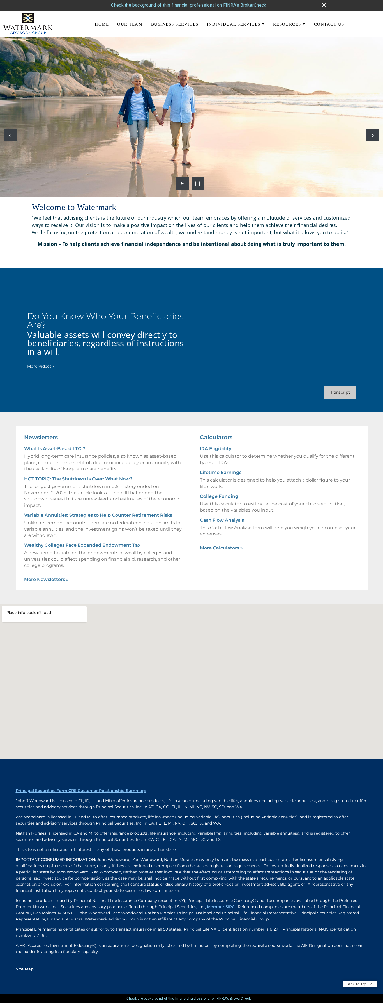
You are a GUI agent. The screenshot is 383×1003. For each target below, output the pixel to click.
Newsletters (41, 437)
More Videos (41, 366)
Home (102, 24)
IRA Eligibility (215, 448)
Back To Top (357, 984)
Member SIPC (221, 906)
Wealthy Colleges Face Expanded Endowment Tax (82, 545)
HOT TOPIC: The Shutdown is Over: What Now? (78, 479)
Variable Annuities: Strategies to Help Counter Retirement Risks (98, 515)
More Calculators (221, 548)
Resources (287, 24)
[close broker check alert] (324, 5)
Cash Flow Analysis (222, 520)
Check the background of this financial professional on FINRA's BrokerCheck (188, 5)
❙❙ (198, 183)
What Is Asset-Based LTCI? (54, 448)
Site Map (25, 969)
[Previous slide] (10, 135)
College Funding (219, 496)
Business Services (175, 24)
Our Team (129, 24)
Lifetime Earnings (220, 472)
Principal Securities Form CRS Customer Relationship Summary (81, 790)
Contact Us (329, 24)
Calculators (216, 437)
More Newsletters (46, 579)
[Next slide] (372, 135)
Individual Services (233, 24)
